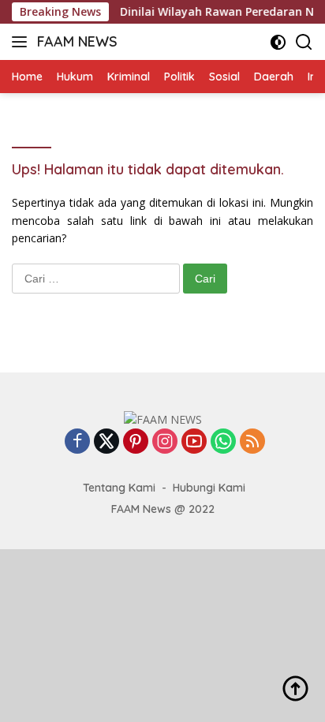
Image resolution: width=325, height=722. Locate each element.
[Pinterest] (135, 442)
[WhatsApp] (223, 442)
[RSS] (252, 442)
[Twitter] (106, 442)
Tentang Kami (119, 488)
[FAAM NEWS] (163, 418)
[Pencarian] (304, 42)
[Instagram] (164, 442)
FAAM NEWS (77, 41)
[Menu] (22, 41)
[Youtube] (194, 442)
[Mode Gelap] (278, 42)
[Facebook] (77, 442)
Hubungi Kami (209, 488)
